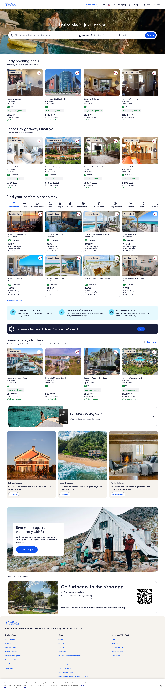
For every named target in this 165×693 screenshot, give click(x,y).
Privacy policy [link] (63, 664)
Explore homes (117, 494)
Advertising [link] (9, 668)
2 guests (123, 35)
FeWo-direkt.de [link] (117, 647)
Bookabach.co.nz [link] (117, 652)
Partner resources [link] (11, 652)
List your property (122, 4)
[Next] (158, 205)
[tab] (14, 205)
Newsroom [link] (62, 652)
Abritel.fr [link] (115, 643)
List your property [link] (11, 639)
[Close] (161, 685)
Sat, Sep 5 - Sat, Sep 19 (93, 35)
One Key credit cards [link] (12, 660)
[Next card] (158, 96)
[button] (82, 577)
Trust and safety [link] (10, 647)
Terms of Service (24, 688)
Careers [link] (61, 643)
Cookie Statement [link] (64, 668)
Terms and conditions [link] (65, 660)
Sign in (157, 4)
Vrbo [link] (113, 639)
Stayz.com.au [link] (116, 656)
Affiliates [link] (61, 647)
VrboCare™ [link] (9, 643)
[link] (39, 73)
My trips (146, 4)
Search (150, 35)
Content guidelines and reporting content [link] (73, 676)
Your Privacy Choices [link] (65, 672)
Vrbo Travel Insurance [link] (12, 664)
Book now (151, 342)
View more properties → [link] (16, 301)
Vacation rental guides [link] (13, 656)
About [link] (60, 639)
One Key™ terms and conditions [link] (69, 656)
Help (136, 4)
